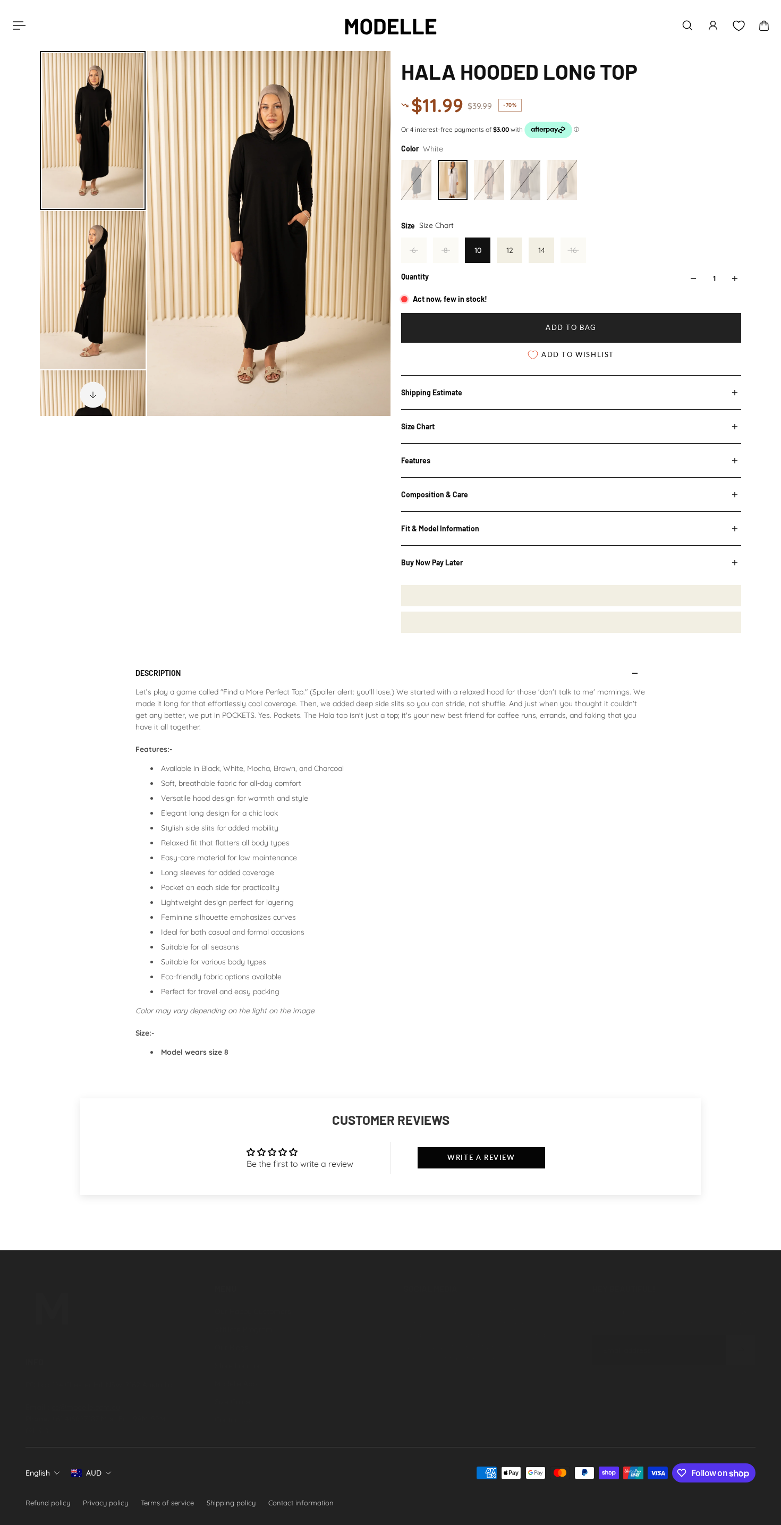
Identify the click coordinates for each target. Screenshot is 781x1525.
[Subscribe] (740, 1350)
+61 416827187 (75, 1419)
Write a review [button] (481, 1158)
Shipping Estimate (431, 392)
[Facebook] (433, 1395)
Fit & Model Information (440, 528)
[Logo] (390, 25)
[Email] (550, 1395)
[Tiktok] (526, 1395)
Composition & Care (434, 494)
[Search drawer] (687, 25)
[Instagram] (409, 1395)
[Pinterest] (503, 1395)
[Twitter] (456, 1395)
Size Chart (418, 426)
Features (415, 460)
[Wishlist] (738, 26)
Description (158, 672)
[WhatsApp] (409, 1418)
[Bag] (764, 25)
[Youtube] (479, 1395)
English (38, 1473)
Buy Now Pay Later (432, 562)
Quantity (415, 276)
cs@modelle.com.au (86, 1407)
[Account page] (713, 25)
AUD (93, 1473)
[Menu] (17, 25)
